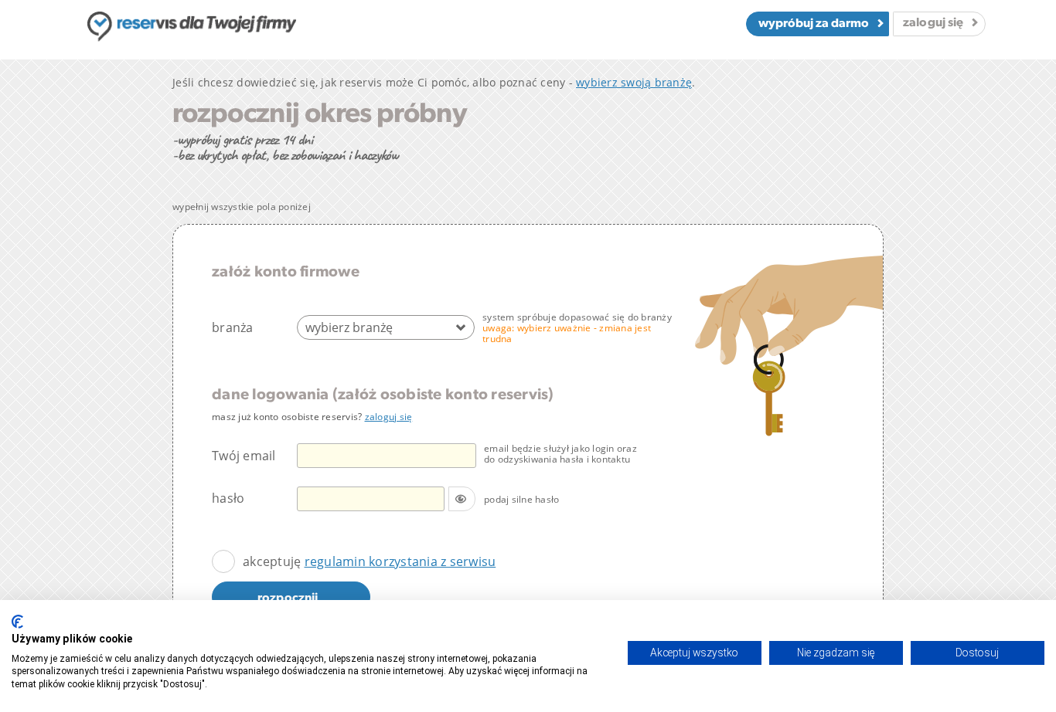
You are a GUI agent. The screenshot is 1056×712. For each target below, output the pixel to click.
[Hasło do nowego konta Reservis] (386, 499)
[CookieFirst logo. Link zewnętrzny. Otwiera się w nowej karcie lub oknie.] (17, 622)
